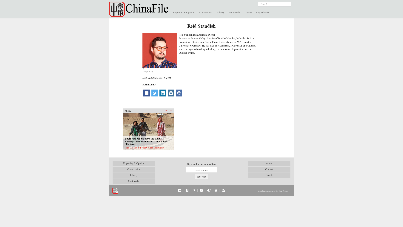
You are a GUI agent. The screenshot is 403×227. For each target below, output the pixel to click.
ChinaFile (140, 9)
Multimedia (234, 12)
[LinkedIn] (180, 190)
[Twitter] (194, 190)
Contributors (262, 12)
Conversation (205, 12)
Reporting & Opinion (183, 12)
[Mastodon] (216, 190)
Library (220, 12)
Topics (248, 12)
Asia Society (283, 190)
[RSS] (223, 190)
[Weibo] (209, 190)
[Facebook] (187, 190)
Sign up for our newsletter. (201, 164)
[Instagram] (201, 190)
